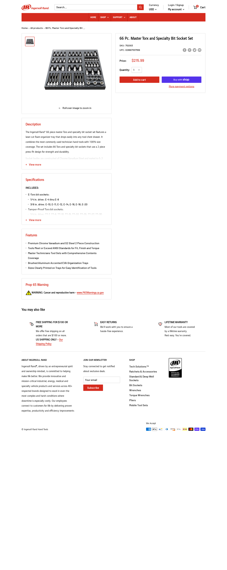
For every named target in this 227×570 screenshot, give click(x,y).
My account (175, 9)
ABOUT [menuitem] (133, 17)
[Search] (140, 7)
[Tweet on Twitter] (194, 49)
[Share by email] (199, 49)
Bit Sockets (135, 385)
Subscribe (93, 387)
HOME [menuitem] (93, 17)
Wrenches (135, 390)
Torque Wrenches (139, 395)
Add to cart (139, 79)
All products (36, 27)
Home (25, 27)
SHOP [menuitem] (103, 17)
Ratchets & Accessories (143, 371)
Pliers (132, 400)
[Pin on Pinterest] (189, 49)
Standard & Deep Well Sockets (141, 378)
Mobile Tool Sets (138, 405)
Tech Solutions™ (139, 366)
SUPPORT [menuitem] (117, 17)
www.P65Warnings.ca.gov (90, 292)
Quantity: (125, 69)
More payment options (181, 86)
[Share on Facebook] (184, 49)
